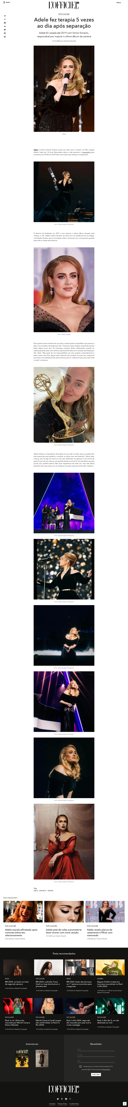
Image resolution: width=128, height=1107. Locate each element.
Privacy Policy (106, 1069)
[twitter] (4, 30)
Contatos (52, 1104)
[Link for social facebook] (62, 1099)
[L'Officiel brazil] (64, 5)
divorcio (42, 891)
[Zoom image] (64, 191)
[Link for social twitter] (58, 1099)
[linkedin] (4, 26)
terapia (50, 891)
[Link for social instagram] (66, 1099)
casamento (86, 152)
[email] (4, 16)
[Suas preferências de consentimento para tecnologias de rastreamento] (125, 1104)
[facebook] (4, 19)
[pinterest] (4, 23)
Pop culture (64, 14)
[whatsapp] (4, 33)
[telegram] (4, 37)
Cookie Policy (74, 1104)
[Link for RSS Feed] (70, 1099)
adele (36, 891)
